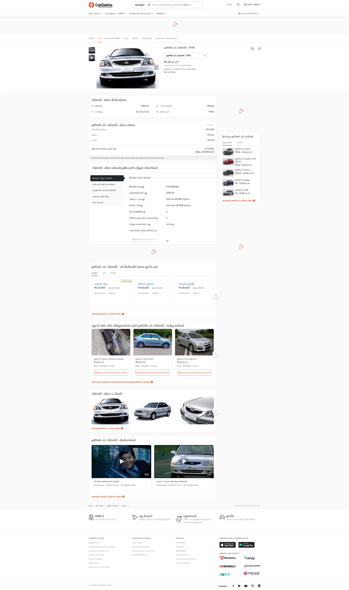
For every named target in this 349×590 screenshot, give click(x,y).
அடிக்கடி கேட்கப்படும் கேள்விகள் (166, 38)
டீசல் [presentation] (104, 273)
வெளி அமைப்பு (97, 202)
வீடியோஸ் (135, 38)
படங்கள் (126, 38)
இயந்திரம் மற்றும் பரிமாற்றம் (102, 178)
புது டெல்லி (185, 65)
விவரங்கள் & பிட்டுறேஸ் (112, 38)
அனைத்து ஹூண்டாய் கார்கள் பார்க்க (237, 200)
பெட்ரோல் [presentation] (94, 273)
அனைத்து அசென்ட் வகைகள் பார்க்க (106, 314)
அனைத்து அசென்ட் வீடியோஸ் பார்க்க (106, 496)
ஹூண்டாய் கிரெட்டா (243, 170)
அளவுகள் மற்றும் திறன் (100, 196)
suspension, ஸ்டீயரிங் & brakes (104, 190)
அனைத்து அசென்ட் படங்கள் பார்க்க (105, 428)
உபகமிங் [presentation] (239, 142)
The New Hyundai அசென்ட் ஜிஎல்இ (106, 481)
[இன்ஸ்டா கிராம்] (252, 586)
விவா (99, 38)
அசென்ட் (92, 38)
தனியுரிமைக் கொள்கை (96, 555)
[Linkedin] (259, 586)
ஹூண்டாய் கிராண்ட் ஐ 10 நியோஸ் (245, 160)
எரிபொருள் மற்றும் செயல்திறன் (103, 184)
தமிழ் (228, 4)
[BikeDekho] (227, 558)
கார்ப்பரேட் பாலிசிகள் (95, 559)
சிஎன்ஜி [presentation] (112, 273)
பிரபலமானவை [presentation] (227, 142)
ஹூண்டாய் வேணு (242, 180)
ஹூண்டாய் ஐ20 (241, 190)
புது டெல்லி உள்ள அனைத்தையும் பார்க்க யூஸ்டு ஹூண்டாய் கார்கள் (124, 382)
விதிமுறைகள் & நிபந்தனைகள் (99, 551)
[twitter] (239, 586)
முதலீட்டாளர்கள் (94, 563)
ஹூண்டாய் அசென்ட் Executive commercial (171, 481)
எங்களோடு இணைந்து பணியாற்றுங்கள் (102, 547)
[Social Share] (259, 48)
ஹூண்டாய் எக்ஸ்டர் (243, 149)
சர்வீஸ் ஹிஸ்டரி (147, 38)
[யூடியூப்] (245, 586)
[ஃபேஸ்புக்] (233, 586)
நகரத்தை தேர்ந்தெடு (249, 13)
